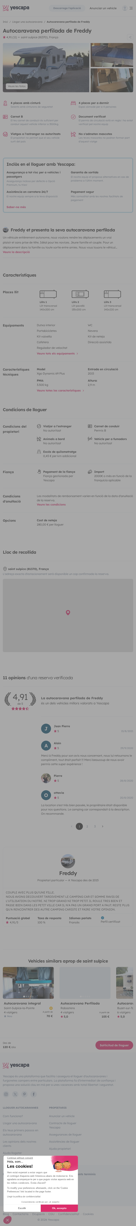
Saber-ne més (16, 207)
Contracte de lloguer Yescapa (62, 1125)
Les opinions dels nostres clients (19, 1144)
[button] (7, 1220)
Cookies (88, 1214)
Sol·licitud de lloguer (114, 1045)
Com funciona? (13, 1116)
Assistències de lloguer (64, 1141)
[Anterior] (7, 983)
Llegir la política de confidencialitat (23, 1196)
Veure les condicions (51, 504)
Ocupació (38, 1214)
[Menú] (128, 8)
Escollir (22, 1208)
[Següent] (49, 983)
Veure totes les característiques (59, 390)
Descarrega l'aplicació (67, 8)
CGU (51, 1214)
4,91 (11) (11, 37)
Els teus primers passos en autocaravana (20, 1132)
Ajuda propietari (60, 1148)
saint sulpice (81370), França (39, 37)
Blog (6, 1214)
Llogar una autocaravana (20, 1123)
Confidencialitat (68, 1214)
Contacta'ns (21, 1214)
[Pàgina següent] (102, 826)
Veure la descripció (16, 252)
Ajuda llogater (12, 1153)
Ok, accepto (59, 1208)
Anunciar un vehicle (103, 8)
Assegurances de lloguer (65, 1134)
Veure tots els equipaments (56, 353)
